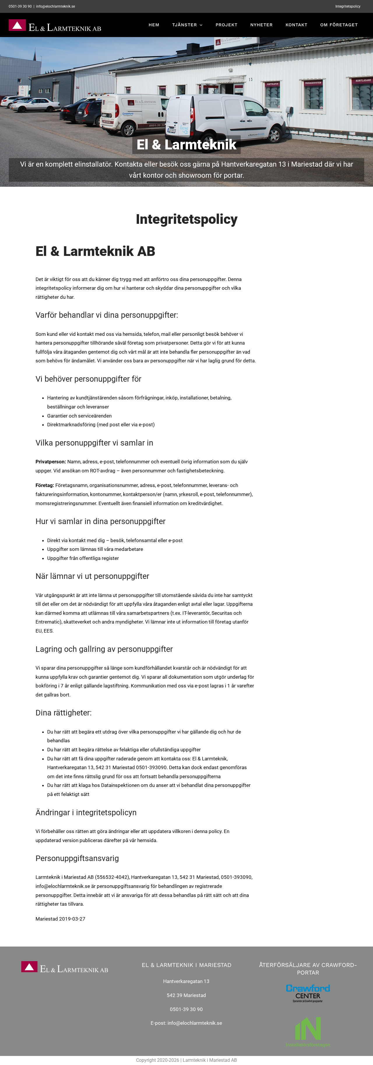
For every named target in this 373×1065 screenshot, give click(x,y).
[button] (361, 8)
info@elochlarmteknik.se (195, 1023)
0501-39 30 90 (186, 1009)
